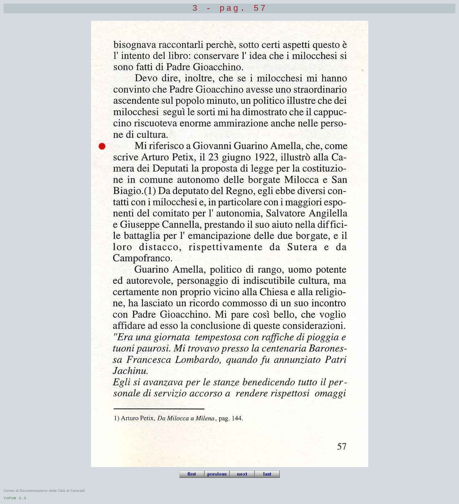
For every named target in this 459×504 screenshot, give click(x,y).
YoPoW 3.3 (15, 498)
